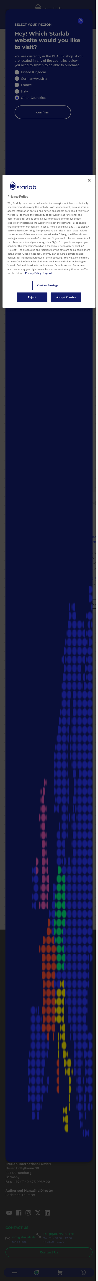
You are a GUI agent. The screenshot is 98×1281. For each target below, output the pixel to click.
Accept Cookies (66, 297)
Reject (32, 297)
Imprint (47, 273)
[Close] (89, 180)
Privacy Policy (33, 273)
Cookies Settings (47, 285)
